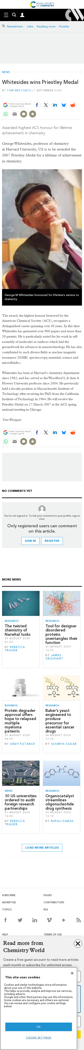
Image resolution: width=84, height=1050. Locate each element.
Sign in (30, 541)
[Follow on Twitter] (20, 920)
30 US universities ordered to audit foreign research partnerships (21, 802)
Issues (48, 895)
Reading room (46, 26)
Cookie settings (38, 1037)
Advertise (9, 902)
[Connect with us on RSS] (78, 920)
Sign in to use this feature (62, 95)
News (6, 72)
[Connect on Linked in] (34, 920)
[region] (38, 1008)
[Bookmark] (32, 114)
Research (12, 620)
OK (38, 1026)
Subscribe (8, 895)
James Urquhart (54, 657)
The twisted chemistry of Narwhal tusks (18, 630)
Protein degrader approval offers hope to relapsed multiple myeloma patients (20, 721)
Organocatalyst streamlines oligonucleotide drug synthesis (59, 802)
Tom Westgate (19, 90)
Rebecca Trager (15, 648)
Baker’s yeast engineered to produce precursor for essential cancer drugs (59, 721)
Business (11, 705)
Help (5, 934)
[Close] (72, 973)
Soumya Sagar (64, 744)
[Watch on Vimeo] (49, 920)
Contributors (54, 902)
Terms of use (53, 934)
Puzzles (64, 26)
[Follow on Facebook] (5, 920)
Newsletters (15, 26)
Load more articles (42, 847)
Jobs (30, 26)
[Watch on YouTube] (64, 920)
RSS (46, 909)
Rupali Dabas (62, 821)
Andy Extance (22, 744)
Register (52, 541)
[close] (81, 95)
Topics (7, 909)
